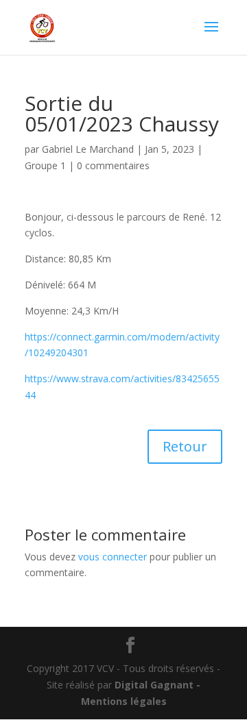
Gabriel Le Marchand (88, 149)
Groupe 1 (45, 165)
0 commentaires (113, 165)
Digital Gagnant (154, 684)
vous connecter (112, 556)
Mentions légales (124, 701)
